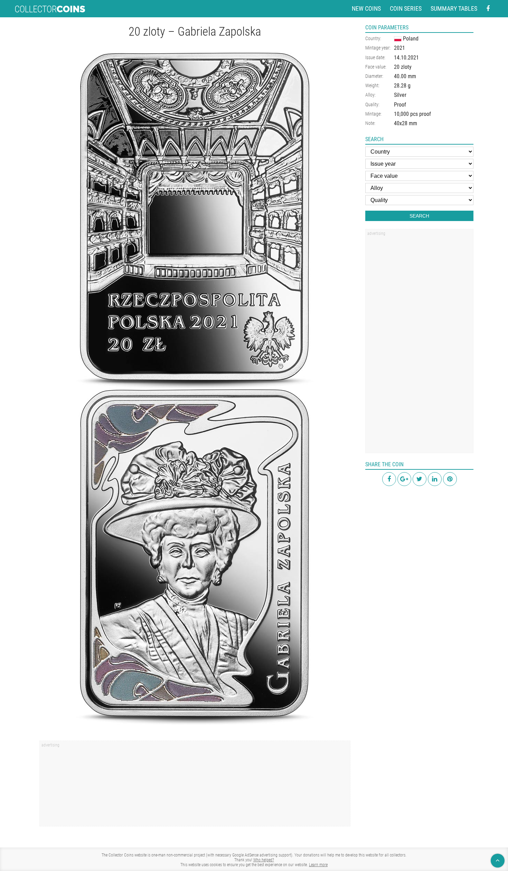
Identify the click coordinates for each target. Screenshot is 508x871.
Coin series (406, 8)
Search (419, 216)
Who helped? (263, 860)
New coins (366, 8)
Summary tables (454, 8)
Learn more (318, 864)
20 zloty (403, 67)
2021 (399, 48)
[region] (194, 785)
